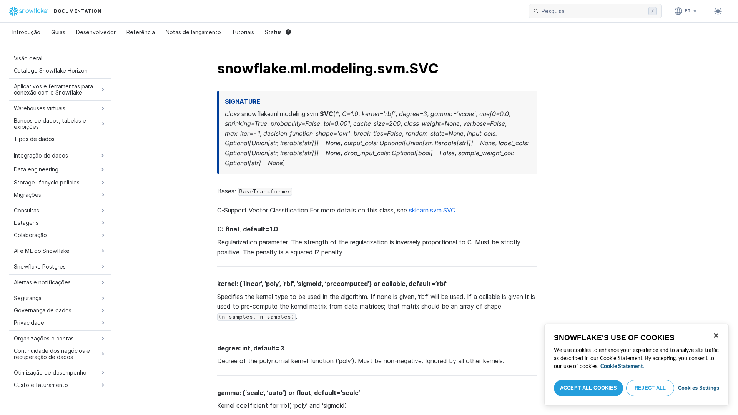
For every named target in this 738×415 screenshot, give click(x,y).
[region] (636, 365)
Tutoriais (243, 32)
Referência (140, 32)
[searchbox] (593, 11)
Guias (58, 32)
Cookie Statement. (622, 366)
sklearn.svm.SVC (432, 210)
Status (273, 32)
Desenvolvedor (96, 32)
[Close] (716, 335)
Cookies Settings (698, 388)
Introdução (26, 32)
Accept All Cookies (588, 388)
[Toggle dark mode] (718, 11)
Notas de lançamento (193, 32)
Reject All (650, 388)
